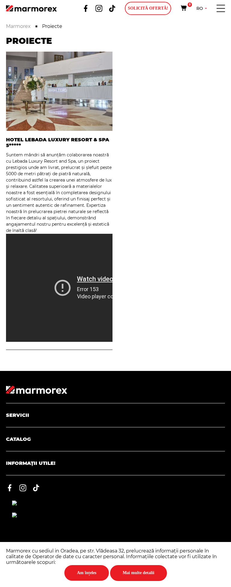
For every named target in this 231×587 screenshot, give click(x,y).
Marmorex (19, 26)
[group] (59, 91)
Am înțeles (86, 572)
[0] (183, 7)
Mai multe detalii (138, 572)
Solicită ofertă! (148, 8)
